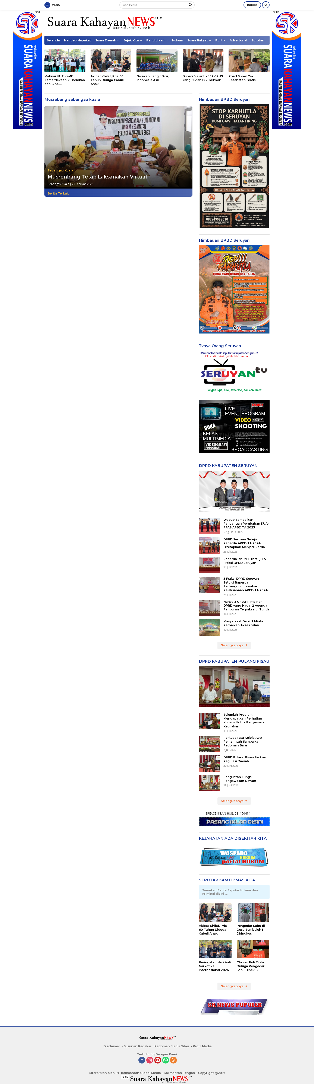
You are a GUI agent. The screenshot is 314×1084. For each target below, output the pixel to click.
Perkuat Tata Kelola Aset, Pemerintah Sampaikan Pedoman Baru (243, 741)
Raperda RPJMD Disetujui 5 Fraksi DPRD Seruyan (244, 561)
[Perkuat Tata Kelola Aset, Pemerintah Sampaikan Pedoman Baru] (209, 744)
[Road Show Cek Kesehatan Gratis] (249, 60)
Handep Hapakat (77, 40)
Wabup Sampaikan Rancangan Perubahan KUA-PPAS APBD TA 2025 (246, 523)
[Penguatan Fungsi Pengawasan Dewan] (209, 783)
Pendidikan (155, 40)
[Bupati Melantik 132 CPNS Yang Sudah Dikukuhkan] (203, 60)
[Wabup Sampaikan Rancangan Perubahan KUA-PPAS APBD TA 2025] (209, 526)
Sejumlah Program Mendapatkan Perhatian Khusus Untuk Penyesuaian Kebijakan (245, 720)
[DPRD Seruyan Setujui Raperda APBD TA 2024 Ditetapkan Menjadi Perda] (209, 545)
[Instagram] (149, 1060)
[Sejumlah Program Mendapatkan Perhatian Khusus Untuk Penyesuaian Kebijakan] (209, 721)
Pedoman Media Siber (171, 1046)
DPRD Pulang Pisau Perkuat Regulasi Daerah (245, 759)
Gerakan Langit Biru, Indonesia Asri (152, 78)
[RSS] (173, 1060)
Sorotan (257, 40)
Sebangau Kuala (60, 170)
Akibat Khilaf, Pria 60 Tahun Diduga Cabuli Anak (107, 80)
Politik (220, 40)
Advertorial (238, 40)
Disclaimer (111, 1046)
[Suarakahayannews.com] (104, 22)
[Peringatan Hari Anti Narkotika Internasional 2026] (215, 949)
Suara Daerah (105, 40)
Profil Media (202, 1046)
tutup (38, 11)
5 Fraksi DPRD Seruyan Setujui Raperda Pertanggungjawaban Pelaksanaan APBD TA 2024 (245, 584)
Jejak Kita (131, 40)
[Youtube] (157, 1060)
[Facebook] (141, 1060)
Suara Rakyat (197, 40)
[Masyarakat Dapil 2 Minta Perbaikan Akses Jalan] (209, 627)
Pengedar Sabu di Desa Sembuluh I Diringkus (251, 929)
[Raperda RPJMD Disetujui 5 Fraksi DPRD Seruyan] (209, 565)
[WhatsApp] (165, 1060)
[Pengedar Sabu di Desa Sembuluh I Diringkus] (253, 912)
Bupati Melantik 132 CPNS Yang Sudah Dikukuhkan (203, 78)
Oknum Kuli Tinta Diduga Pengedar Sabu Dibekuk (250, 966)
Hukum (177, 40)
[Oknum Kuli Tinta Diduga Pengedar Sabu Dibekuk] (253, 949)
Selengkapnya (232, 645)
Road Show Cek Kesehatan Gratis (242, 78)
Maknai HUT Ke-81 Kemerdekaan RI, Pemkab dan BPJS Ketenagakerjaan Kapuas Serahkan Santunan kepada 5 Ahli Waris (64, 80)
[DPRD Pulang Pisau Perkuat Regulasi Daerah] (209, 763)
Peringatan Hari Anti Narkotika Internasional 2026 (215, 966)
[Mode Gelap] (266, 4)
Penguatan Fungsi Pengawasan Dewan (239, 779)
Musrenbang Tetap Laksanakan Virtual (97, 177)
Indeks (252, 4)
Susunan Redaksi (137, 1046)
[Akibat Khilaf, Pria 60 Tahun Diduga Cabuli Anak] (111, 60)
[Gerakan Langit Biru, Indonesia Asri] (157, 60)
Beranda (53, 40)
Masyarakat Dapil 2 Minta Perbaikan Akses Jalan (243, 623)
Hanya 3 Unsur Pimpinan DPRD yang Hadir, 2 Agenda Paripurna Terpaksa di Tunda (246, 605)
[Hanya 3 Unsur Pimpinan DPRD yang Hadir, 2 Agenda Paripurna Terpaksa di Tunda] (209, 608)
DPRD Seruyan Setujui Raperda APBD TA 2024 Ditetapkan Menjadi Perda (244, 543)
